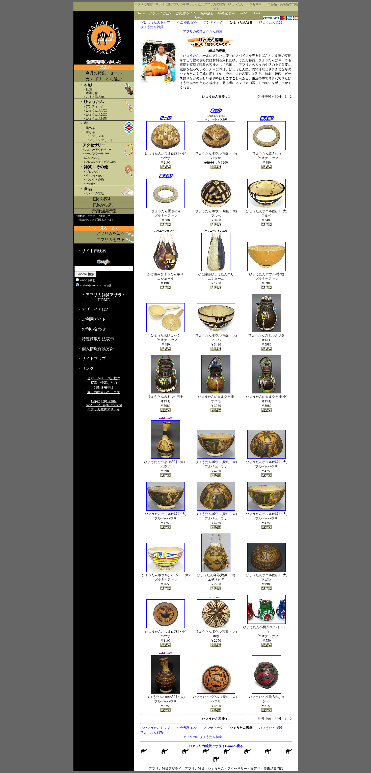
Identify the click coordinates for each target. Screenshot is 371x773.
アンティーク (213, 22)
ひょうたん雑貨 (151, 27)
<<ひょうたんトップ (155, 22)
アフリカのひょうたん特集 (202, 31)
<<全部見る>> (187, 22)
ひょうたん (191, 55)
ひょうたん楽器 (270, 22)
